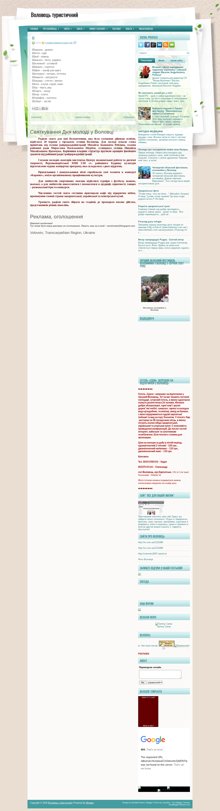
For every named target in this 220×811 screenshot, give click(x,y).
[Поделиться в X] (40, 108)
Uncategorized (146, 28)
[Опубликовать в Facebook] (43, 108)
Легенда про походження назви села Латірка (163, 149)
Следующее (36, 117)
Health (130, 28)
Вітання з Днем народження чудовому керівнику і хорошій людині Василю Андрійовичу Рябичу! (169, 71)
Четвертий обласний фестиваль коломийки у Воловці (170, 168)
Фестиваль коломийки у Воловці (154, 309)
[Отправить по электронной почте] (33, 108)
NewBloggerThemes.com (179, 805)
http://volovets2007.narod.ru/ (152, 553)
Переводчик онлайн (150, 667)
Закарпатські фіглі (148, 191)
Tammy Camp (164, 626)
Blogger (90, 803)
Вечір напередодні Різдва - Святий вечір (161, 239)
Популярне (146, 60)
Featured (116, 28)
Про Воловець (51, 28)
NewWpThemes (138, 803)
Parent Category (98, 28)
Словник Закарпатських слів (59, 43)
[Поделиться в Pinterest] (46, 108)
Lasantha (166, 803)
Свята (68, 28)
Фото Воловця (145, 559)
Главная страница (82, 117)
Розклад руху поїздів (150, 221)
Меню (161, 60)
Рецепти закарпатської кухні (154, 206)
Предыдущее (129, 117)
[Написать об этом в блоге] (36, 108)
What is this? (148, 726)
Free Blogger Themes (181, 803)
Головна (34, 28)
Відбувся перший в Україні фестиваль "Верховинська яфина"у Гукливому (167, 111)
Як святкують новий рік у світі (155, 93)
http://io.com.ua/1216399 (150, 542)
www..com (148, 697)
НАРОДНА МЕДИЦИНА (150, 131)
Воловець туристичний (54, 14)
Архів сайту (176, 60)
